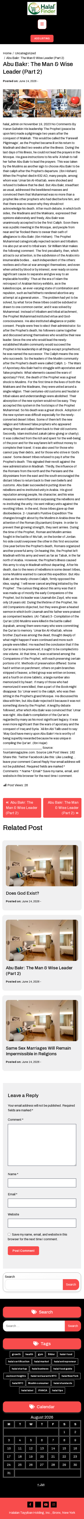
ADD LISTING (42, 38)
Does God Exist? (22, 893)
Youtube (46, 1504)
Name (13, 1174)
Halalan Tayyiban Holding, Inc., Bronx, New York (42, 1512)
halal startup (19, 1368)
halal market (41, 1361)
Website (13, 1214)
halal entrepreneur (65, 1361)
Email (12, 1194)
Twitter (38, 1504)
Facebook (30, 1504)
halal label (27, 1390)
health (29, 1354)
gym (40, 1354)
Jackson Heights (16, 1376)
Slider (51, 1354)
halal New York (70, 1376)
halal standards (63, 1383)
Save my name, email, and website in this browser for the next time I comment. (37, 1237)
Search (10, 1276)
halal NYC (17, 1383)
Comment (15, 1119)
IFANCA (42, 1390)
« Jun (41, 1484)
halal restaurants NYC (44, 1376)
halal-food (66, 1354)
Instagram (54, 1504)
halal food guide (62, 1368)
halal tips (57, 1390)
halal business (40, 1368)
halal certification (18, 1361)
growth (16, 1354)
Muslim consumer (38, 1383)
